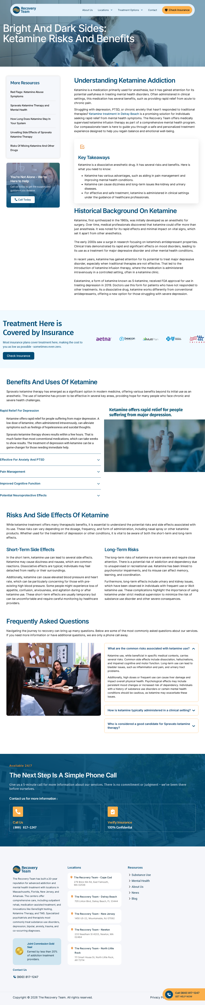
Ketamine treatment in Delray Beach (114, 113)
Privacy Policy (159, 997)
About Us (87, 10)
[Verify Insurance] (113, 812)
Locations (103, 10)
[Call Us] (18, 812)
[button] (50, 410)
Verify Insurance (120, 822)
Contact (152, 10)
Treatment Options (128, 10)
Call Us (18, 822)
